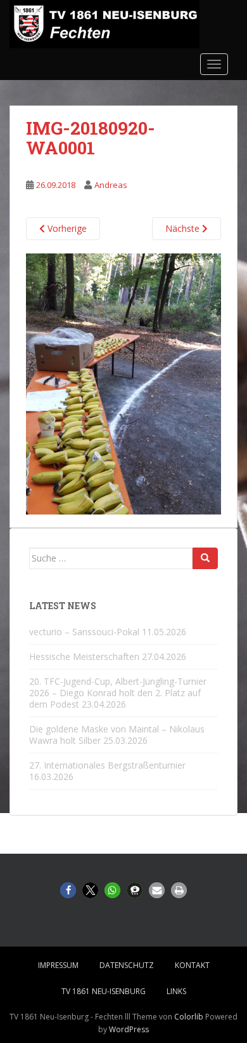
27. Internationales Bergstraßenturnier (107, 765)
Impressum (58, 965)
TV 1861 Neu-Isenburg (103, 991)
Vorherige (66, 228)
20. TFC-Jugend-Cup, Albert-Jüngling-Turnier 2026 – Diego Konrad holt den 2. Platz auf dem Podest (117, 692)
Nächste (183, 228)
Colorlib (188, 1016)
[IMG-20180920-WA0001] (123, 383)
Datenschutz (126, 965)
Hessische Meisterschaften (84, 656)
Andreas (110, 185)
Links (176, 991)
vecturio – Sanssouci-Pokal (84, 632)
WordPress (129, 1029)
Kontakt (192, 965)
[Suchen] (205, 558)
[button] (68, 890)
